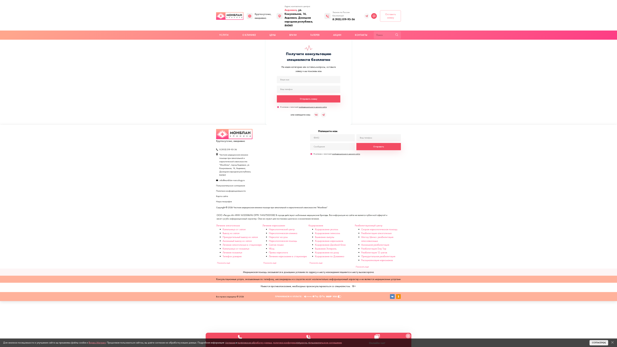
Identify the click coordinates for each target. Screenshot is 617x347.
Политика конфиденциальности (231, 191)
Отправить (378, 146)
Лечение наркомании (273, 225)
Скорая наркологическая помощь (379, 229)
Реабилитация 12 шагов (374, 252)
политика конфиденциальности (290, 342)
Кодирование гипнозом (327, 233)
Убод (271, 248)
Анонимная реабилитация (375, 244)
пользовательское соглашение (325, 342)
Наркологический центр (282, 229)
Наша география (224, 201)
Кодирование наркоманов (329, 240)
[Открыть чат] (374, 16)
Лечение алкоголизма (228, 225)
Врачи (293, 35)
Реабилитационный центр (368, 225)
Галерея (314, 35)
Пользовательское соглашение (230, 185)
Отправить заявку (308, 99)
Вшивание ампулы (324, 237)
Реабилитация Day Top (373, 248)
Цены (272, 35)
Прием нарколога (278, 252)
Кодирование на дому (327, 252)
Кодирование (315, 225)
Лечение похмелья (232, 252)
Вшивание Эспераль (326, 248)
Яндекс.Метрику (97, 342)
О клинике (249, 35)
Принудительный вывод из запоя (240, 237)
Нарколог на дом (278, 237)
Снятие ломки (276, 244)
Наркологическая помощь (283, 240)
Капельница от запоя (234, 229)
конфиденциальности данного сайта (313, 107)
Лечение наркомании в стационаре (288, 256)
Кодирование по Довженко (329, 256)
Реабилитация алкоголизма (376, 233)
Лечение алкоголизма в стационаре (242, 244)
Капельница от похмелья (236, 248)
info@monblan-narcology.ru (232, 180)
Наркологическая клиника (283, 233)
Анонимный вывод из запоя (237, 240)
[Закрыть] (612, 342)
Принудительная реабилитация (378, 256)
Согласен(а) (599, 342)
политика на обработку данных (255, 342)
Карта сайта (222, 196)
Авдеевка (291, 10)
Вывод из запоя (231, 233)
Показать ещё (223, 263)
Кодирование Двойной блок (330, 244)
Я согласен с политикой (303, 107)
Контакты (361, 35)
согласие (230, 342)
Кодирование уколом (326, 229)
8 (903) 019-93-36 (343, 19)
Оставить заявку (390, 16)
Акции (337, 35)
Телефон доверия (232, 256)
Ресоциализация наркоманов (377, 260)
